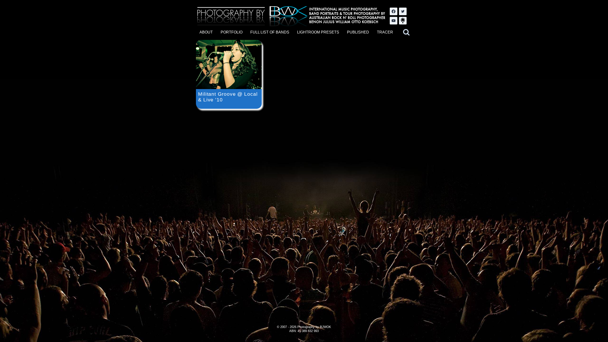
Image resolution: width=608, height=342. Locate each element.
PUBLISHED (358, 32)
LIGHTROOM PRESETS (318, 32)
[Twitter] (403, 11)
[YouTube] (393, 20)
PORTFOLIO (231, 32)
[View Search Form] (406, 32)
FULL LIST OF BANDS (269, 32)
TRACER (385, 32)
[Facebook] (393, 11)
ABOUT (206, 32)
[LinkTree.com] (403, 20)
